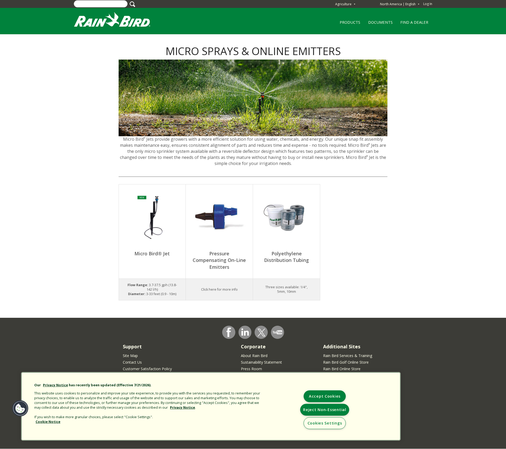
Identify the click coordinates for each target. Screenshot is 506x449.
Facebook (228, 332)
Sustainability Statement (261, 362)
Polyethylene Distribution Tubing (286, 256)
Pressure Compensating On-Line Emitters (219, 260)
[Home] (117, 20)
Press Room (251, 368)
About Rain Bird (254, 355)
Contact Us (132, 362)
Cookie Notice (48, 421)
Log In (427, 4)
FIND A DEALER (414, 22)
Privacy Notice (55, 385)
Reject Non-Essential (324, 409)
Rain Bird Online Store (342, 368)
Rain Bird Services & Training (347, 355)
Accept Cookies (324, 396)
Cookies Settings (325, 423)
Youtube (277, 332)
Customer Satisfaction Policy (147, 368)
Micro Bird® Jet (152, 253)
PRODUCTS (348, 23)
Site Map (130, 355)
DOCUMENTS (380, 22)
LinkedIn (245, 332)
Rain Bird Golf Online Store (346, 362)
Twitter (261, 332)
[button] (20, 408)
